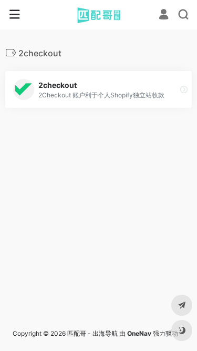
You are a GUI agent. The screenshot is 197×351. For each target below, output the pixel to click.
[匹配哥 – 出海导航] (98, 15)
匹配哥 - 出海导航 (92, 333)
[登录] (163, 15)
